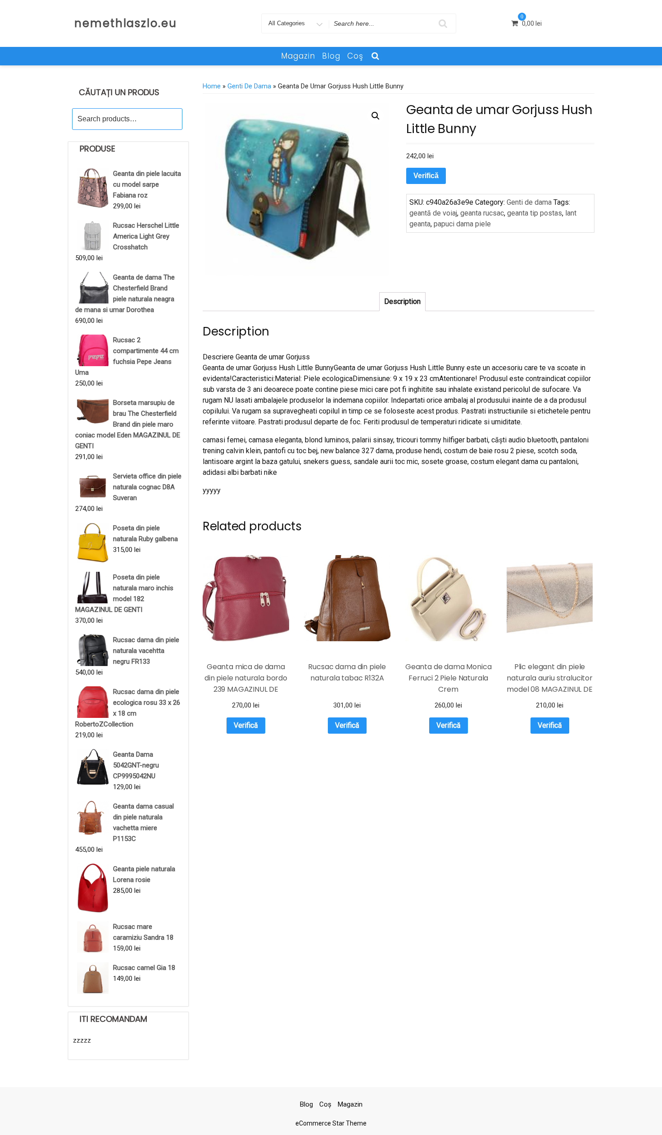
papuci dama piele (462, 224)
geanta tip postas (534, 213)
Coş (355, 56)
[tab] (402, 301)
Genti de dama (249, 86)
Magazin (298, 56)
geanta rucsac (482, 213)
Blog (331, 56)
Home (212, 86)
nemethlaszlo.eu (125, 23)
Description (402, 301)
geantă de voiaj (433, 213)
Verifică (426, 175)
